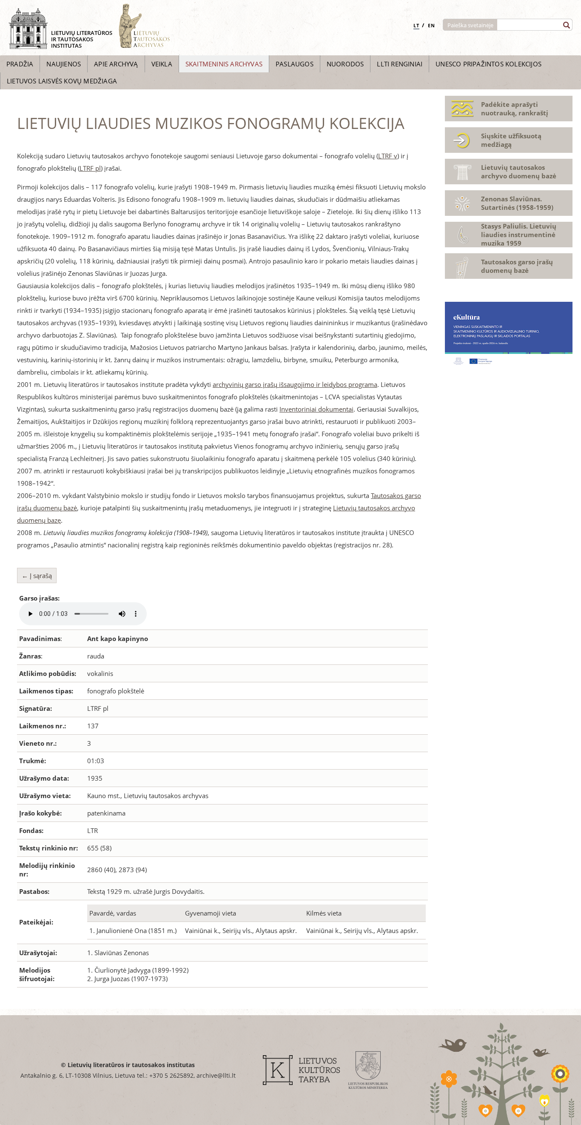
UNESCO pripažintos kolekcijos (488, 64)
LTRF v (387, 156)
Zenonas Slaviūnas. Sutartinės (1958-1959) (517, 203)
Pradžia (19, 64)
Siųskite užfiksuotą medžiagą (511, 140)
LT (416, 25)
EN (431, 25)
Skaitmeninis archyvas (223, 64)
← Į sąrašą (37, 575)
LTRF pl (90, 168)
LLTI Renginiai (399, 64)
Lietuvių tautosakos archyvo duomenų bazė (518, 171)
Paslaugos (294, 64)
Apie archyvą (116, 64)
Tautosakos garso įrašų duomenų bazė (517, 266)
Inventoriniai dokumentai (316, 409)
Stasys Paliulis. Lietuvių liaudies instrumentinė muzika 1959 (518, 234)
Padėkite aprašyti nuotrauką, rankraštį (514, 108)
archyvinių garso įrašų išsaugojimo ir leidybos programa (295, 384)
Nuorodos (345, 64)
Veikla (161, 64)
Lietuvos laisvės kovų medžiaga (62, 81)
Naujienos (63, 64)
